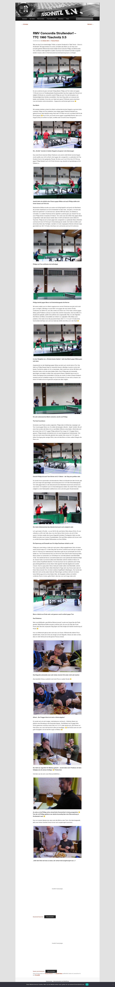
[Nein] (113, 984)
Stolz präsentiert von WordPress (61, 981)
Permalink (37, 975)
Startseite (24, 19)
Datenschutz (49, 981)
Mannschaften (40, 19)
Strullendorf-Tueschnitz (38, 916)
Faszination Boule (51, 19)
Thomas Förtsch (55, 40)
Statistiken (60, 19)
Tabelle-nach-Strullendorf (39, 971)
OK (87, 984)
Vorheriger (25, 24)
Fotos (67, 19)
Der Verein (32, 19)
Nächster (90, 24)
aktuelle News (58, 973)
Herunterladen (50, 917)
